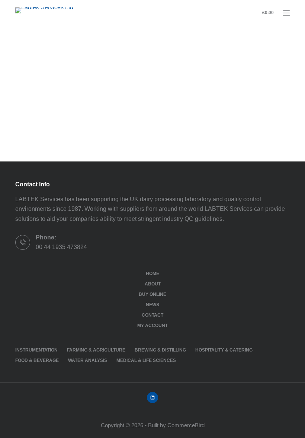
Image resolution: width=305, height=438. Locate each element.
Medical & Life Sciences (146, 360)
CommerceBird (186, 425)
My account (152, 325)
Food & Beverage (37, 360)
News (152, 304)
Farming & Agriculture (96, 350)
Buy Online (152, 294)
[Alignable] (152, 397)
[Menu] (286, 13)
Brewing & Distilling (160, 350)
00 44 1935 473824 (61, 247)
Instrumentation (36, 350)
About (153, 284)
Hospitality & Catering (224, 350)
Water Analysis (87, 360)
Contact (152, 315)
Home (152, 273)
